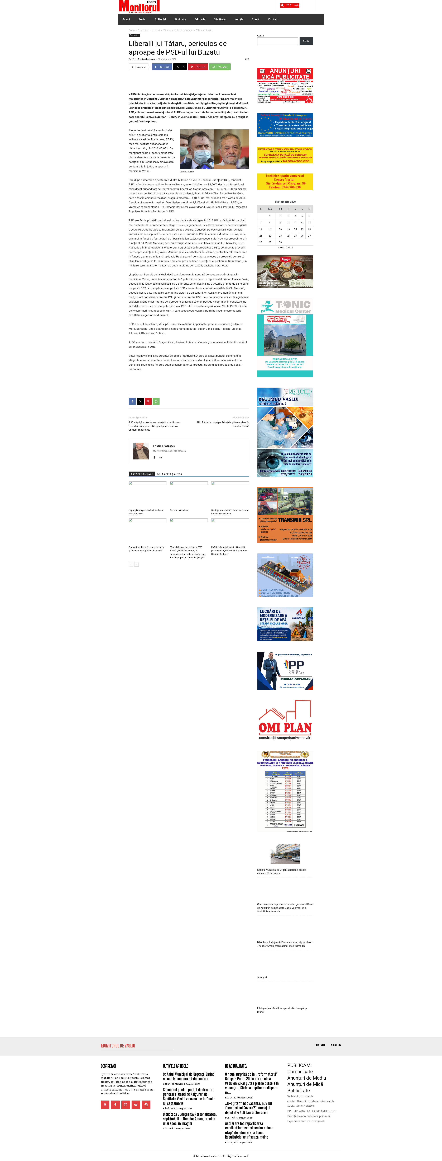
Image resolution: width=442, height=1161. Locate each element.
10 (288, 222)
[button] (309, 5)
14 (260, 229)
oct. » (290, 247)
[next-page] (136, 564)
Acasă (132, 30)
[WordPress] (146, 1105)
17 (288, 229)
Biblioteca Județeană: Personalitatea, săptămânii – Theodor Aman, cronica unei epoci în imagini (285, 944)
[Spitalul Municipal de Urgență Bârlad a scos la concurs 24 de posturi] (285, 854)
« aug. (281, 247)
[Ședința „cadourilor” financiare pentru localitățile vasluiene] (230, 494)
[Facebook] (132, 401)
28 (260, 242)
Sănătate (169, 1108)
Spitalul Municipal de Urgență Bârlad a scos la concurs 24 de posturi (281, 871)
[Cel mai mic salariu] (189, 494)
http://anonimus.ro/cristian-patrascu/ (169, 451)
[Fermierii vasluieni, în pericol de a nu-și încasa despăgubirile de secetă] (147, 531)
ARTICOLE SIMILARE (142, 474)
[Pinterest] (148, 401)
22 (269, 235)
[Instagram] (125, 1105)
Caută (260, 35)
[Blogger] (105, 1105)
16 (280, 229)
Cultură (168, 1128)
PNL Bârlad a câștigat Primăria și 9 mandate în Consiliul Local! (223, 424)
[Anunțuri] (285, 961)
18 (295, 229)
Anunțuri (262, 977)
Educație (230, 1097)
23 (280, 235)
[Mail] (162, 458)
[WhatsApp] (156, 401)
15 (269, 229)
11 (295, 222)
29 (269, 242)
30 (280, 242)
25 (295, 235)
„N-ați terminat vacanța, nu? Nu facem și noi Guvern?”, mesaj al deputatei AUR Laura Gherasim (248, 1108)
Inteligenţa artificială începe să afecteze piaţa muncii (282, 1010)
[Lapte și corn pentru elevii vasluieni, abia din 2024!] (147, 494)
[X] (140, 401)
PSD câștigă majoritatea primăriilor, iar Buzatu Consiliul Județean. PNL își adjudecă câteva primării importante (154, 426)
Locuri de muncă (173, 1084)
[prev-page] (131, 564)
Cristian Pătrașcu (146, 59)
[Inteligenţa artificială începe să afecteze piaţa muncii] (285, 993)
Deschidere (143, 30)
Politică (230, 1117)
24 (288, 235)
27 (309, 235)
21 (260, 235)
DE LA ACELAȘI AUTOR (169, 474)
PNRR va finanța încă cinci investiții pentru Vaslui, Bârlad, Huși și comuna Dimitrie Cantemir (229, 550)
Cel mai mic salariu (179, 510)
